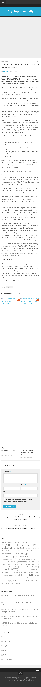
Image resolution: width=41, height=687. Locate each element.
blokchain (5, 61)
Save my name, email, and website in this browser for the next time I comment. (18, 500)
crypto (5, 646)
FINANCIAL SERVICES (13, 567)
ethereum (25, 562)
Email (23, 485)
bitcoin (10, 544)
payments (5, 578)
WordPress (19, 680)
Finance (16, 564)
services (19, 578)
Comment (7, 471)
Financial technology (30, 567)
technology (8, 580)
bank (4, 542)
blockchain (29, 545)
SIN (25, 578)
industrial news (24, 570)
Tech (31, 578)
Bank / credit (12, 542)
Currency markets (7, 562)
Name (5, 485)
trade (19, 580)
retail (12, 578)
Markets (9, 572)
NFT (25, 575)
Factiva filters (6, 564)
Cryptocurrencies (20, 557)
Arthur (5, 71)
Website (6, 492)
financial (23, 564)
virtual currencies (29, 580)
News (13, 575)
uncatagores (7, 659)
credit (19, 553)
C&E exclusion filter (14, 550)
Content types (9, 553)
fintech (9, 569)
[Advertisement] (20, 37)
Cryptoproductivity (20, 11)
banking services (25, 542)
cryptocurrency (10, 559)
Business (29, 548)
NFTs (36, 575)
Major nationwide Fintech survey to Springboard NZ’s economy (9, 450)
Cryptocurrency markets (28, 559)
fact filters (34, 562)
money (26, 572)
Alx (32, 680)
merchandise (17, 572)
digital (17, 562)
